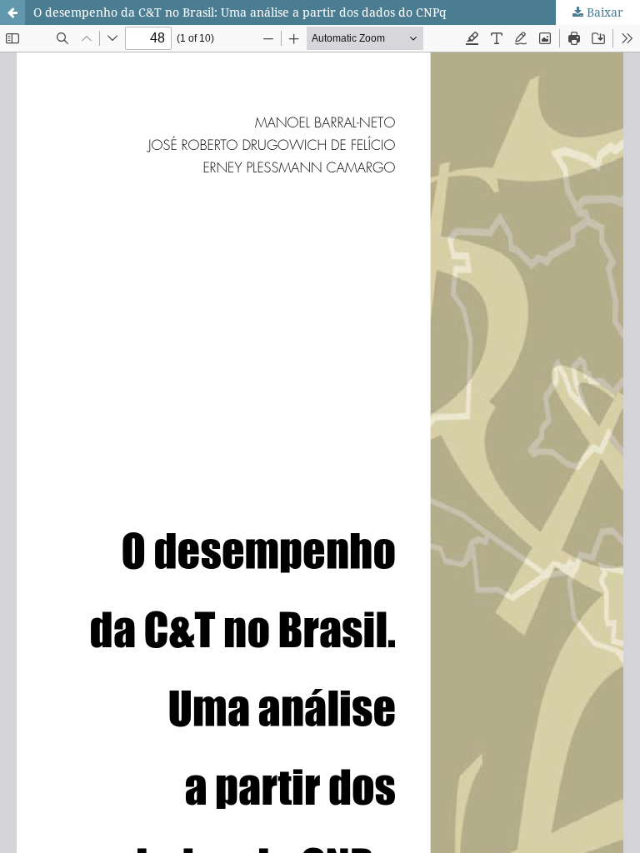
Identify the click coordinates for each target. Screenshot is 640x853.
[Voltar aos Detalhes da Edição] (12, 12)
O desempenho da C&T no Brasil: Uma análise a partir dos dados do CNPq (240, 12)
